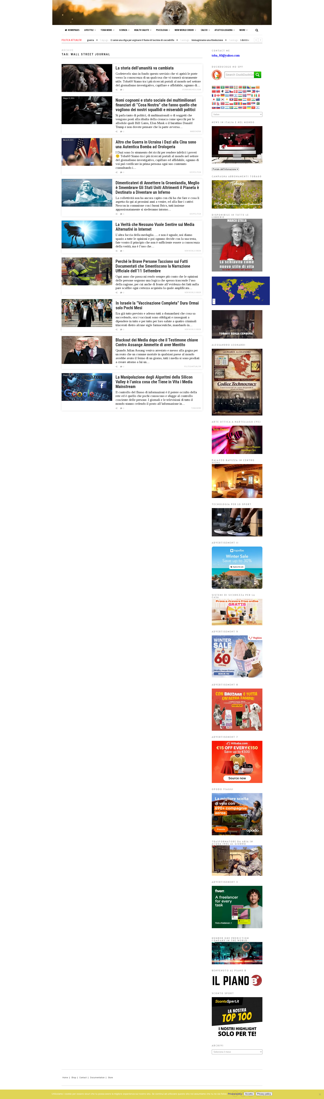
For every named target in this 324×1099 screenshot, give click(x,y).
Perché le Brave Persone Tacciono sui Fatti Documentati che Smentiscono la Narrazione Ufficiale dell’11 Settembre (153, 266)
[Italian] (258, 95)
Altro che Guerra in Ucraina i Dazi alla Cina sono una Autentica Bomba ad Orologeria (156, 144)
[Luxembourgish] (244, 99)
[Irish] (253, 95)
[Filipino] (253, 91)
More (242, 30)
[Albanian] (218, 87)
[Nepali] (218, 103)
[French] (214, 95)
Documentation (97, 1077)
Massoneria (195, 131)
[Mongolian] (214, 103)
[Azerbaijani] (231, 87)
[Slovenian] (218, 107)
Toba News (106, 30)
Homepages (73, 30)
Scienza (123, 30)
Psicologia (162, 30)
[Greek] (227, 95)
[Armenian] (227, 87)
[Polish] (231, 103)
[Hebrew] (236, 95)
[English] (244, 91)
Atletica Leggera (223, 30)
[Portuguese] (236, 103)
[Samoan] (249, 103)
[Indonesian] (249, 95)
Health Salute (141, 30)
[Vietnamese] (253, 107)
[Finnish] (258, 91)
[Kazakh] (218, 99)
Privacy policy (235, 1093)
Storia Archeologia (191, 90)
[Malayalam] (253, 99)
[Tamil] (236, 107)
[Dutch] (240, 91)
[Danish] (236, 91)
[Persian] (227, 103)
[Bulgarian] (253, 87)
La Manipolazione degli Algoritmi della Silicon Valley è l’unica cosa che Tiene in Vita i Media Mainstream (154, 382)
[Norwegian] (223, 103)
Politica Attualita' (192, 366)
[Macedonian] (249, 99)
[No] (319, 1094)
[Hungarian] (240, 95)
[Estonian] (249, 91)
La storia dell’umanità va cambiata (145, 68)
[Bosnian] (249, 87)
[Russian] (244, 103)
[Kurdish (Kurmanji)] (227, 99)
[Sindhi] (258, 103)
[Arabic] (223, 87)
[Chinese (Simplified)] (214, 91)
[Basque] (236, 87)
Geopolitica (195, 172)
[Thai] (240, 107)
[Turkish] (244, 107)
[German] (223, 95)
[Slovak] (214, 107)
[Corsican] (223, 91)
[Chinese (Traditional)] (218, 91)
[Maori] (258, 99)
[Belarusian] (240, 87)
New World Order (184, 30)
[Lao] (231, 99)
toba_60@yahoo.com (226, 55)
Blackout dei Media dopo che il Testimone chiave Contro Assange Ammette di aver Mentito (157, 342)
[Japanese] (214, 99)
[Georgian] (218, 95)
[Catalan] (258, 87)
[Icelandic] (244, 95)
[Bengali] (244, 87)
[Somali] (223, 107)
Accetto (249, 1094)
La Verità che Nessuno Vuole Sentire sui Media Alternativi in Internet (155, 227)
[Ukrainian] (249, 107)
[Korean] (223, 99)
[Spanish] (227, 107)
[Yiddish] (258, 107)
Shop (73, 1077)
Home (65, 1077)
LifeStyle (88, 30)
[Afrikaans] (214, 87)
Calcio (204, 30)
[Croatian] (227, 91)
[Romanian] (240, 103)
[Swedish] (231, 107)
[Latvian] (236, 99)
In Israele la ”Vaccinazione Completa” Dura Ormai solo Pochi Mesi (157, 305)
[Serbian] (253, 103)
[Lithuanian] (240, 99)
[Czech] (231, 91)
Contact (83, 1077)
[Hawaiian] (231, 95)
